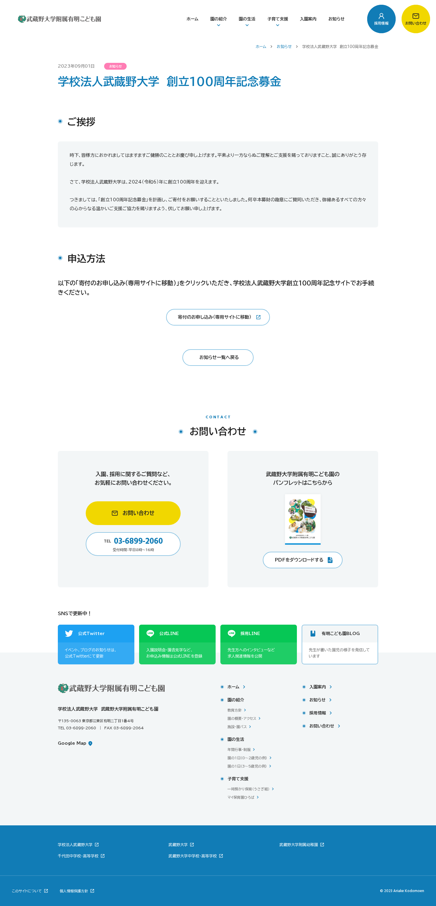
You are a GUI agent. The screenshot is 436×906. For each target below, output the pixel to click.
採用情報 (317, 713)
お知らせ (336, 19)
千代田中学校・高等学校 (79, 856)
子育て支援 (277, 19)
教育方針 (234, 710)
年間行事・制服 (239, 749)
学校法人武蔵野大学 (76, 845)
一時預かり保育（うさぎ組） (248, 789)
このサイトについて (27, 891)
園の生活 (247, 19)
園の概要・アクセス (241, 718)
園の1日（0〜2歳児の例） (247, 758)
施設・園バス (237, 726)
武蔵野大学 (178, 845)
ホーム (192, 19)
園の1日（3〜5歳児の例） (247, 766)
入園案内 (308, 19)
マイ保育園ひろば (240, 797)
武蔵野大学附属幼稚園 (299, 845)
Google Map (73, 743)
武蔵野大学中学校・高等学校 (193, 856)
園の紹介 (218, 19)
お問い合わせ (321, 726)
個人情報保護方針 (74, 891)
